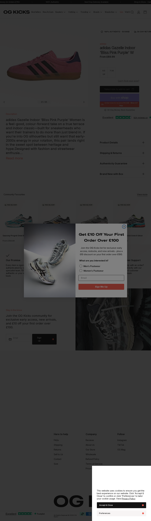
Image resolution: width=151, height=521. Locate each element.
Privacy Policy (128, 498)
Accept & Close (106, 505)
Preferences (104, 513)
